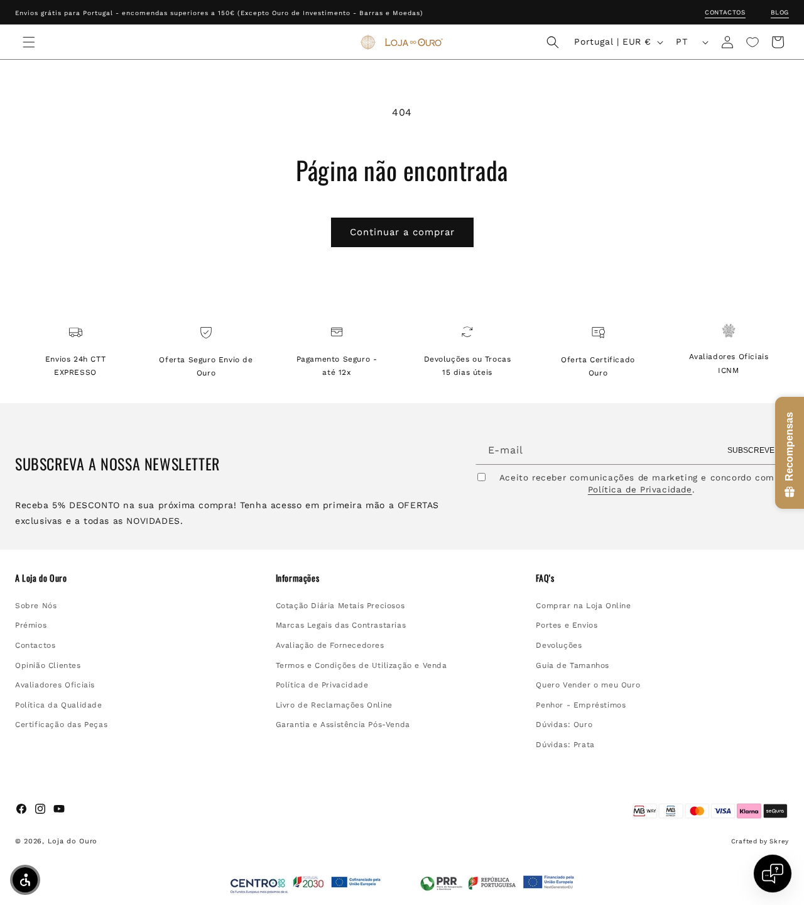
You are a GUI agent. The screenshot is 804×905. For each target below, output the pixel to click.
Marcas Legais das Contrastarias (341, 625)
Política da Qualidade (58, 705)
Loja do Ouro (72, 841)
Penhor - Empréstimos (581, 705)
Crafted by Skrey (760, 841)
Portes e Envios (566, 625)
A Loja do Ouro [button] (41, 578)
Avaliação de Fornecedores (330, 645)
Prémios (30, 625)
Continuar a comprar (402, 232)
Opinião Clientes (48, 665)
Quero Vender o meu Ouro (588, 684)
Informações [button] (298, 578)
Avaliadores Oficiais (55, 684)
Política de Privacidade (640, 489)
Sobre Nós (36, 605)
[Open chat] (772, 873)
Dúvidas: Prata (565, 744)
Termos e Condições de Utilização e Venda (361, 665)
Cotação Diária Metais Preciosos (340, 605)
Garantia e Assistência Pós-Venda (343, 724)
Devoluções (559, 645)
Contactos (725, 12)
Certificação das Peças (61, 724)
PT (681, 41)
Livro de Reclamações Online (334, 705)
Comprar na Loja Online (583, 605)
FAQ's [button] (545, 578)
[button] (29, 42)
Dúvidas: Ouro (564, 724)
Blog (780, 12)
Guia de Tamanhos (572, 665)
